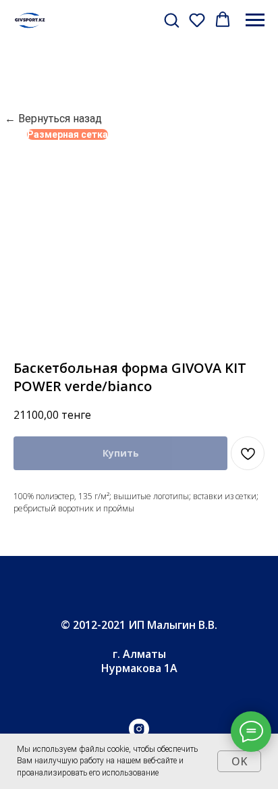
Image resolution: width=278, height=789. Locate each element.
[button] (171, 19)
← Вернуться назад (53, 118)
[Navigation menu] (255, 20)
